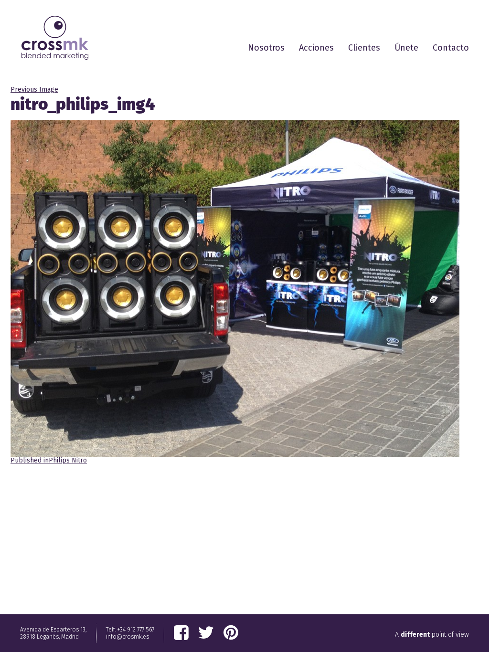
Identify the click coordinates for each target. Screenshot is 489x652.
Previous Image (34, 89)
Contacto (451, 47)
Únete (406, 47)
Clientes (364, 47)
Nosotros (266, 47)
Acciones (316, 47)
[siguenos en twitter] (206, 632)
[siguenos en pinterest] (230, 632)
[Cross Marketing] (55, 37)
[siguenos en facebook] (181, 632)
